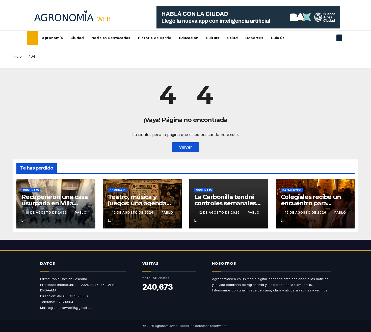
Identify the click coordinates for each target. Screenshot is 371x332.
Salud (232, 38)
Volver (185, 147)
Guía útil (278, 38)
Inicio (17, 56)
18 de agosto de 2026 (46, 212)
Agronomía (52, 38)
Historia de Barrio (154, 38)
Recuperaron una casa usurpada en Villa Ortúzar (54, 203)
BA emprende (291, 190)
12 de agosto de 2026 (133, 212)
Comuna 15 (31, 190)
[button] (330, 37)
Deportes (254, 38)
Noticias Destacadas (110, 38)
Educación (188, 38)
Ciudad (77, 38)
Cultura (213, 38)
